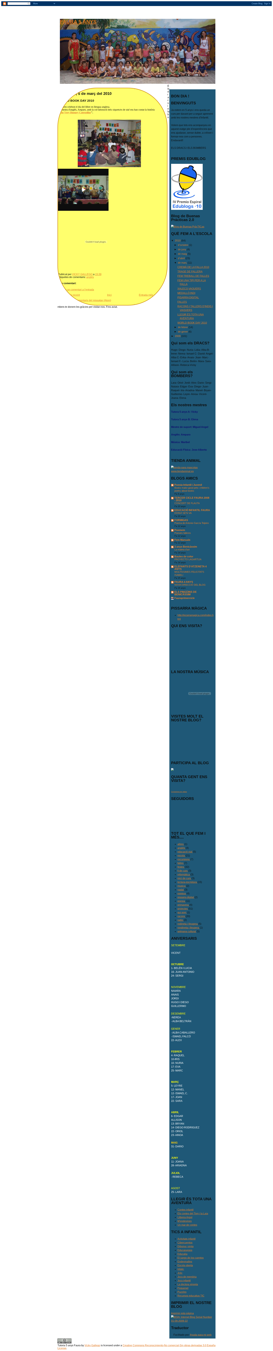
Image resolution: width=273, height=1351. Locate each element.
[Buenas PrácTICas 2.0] (187, 226)
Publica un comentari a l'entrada (76, 289)
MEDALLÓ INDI (186, 293)
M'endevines (184, 1221)
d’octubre (183, 245)
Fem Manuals (182, 540)
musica (181, 886)
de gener (183, 331)
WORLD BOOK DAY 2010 (192, 322)
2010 (178, 240)
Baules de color (183, 556)
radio (180, 920)
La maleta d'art (182, 549)
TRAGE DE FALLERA (190, 271)
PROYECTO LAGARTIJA (187, 559)
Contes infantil (185, 1209)
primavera (183, 905)
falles (180, 863)
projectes (182, 908)
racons (181, 916)
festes (181, 867)
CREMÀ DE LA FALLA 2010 (193, 267)
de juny (182, 249)
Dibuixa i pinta (185, 1246)
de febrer (183, 327)
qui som (182, 912)
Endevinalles (184, 1261)
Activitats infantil (186, 1238)
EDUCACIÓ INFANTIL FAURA (192, 510)
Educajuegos (184, 1250)
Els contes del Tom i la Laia (192, 1213)
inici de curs (184, 878)
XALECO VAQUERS (189, 288)
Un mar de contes (187, 1225)
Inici (109, 295)
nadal (180, 889)
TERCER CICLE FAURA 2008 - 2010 (191, 499)
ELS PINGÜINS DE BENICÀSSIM (185, 593)
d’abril (181, 258)
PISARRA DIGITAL (188, 297)
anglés (90, 277)
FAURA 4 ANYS (183, 582)
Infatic (180, 1269)
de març (183, 262)
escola (181, 855)
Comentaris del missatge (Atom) (93, 300)
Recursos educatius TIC (190, 1295)
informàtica (183, 874)
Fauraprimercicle (184, 598)
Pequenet (182, 1288)
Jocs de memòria (187, 1276)
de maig (183, 254)
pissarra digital (185, 897)
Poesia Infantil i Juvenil (188, 485)
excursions (183, 859)
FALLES (182, 302)
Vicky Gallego (92, 1345)
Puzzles (181, 1292)
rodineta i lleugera (187, 923)
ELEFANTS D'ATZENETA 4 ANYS (190, 567)
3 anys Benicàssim (185, 546)
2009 (178, 336)
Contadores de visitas (179, 792)
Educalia (182, 1254)
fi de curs (182, 870)
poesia (181, 901)
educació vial (185, 851)
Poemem (179, 530)
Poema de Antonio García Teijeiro (191, 523)
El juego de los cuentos (190, 1257)
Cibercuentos (184, 1242)
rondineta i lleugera (188, 927)
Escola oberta (185, 1265)
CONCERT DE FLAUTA (187, 503)
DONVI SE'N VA (183, 513)
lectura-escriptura (187, 882)
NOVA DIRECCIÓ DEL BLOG (190, 584)
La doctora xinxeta (187, 1284)
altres (180, 844)
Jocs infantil (184, 1280)
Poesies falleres (182, 533)
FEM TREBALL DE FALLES (193, 276)
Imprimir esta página (182, 1313)
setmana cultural (187, 931)
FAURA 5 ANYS (78, 22)
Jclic (179, 1273)
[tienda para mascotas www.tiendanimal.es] (192, 471)
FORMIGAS (181, 520)
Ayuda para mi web (201, 1334)
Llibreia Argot (184, 1217)
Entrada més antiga (150, 295)
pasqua (181, 893)
